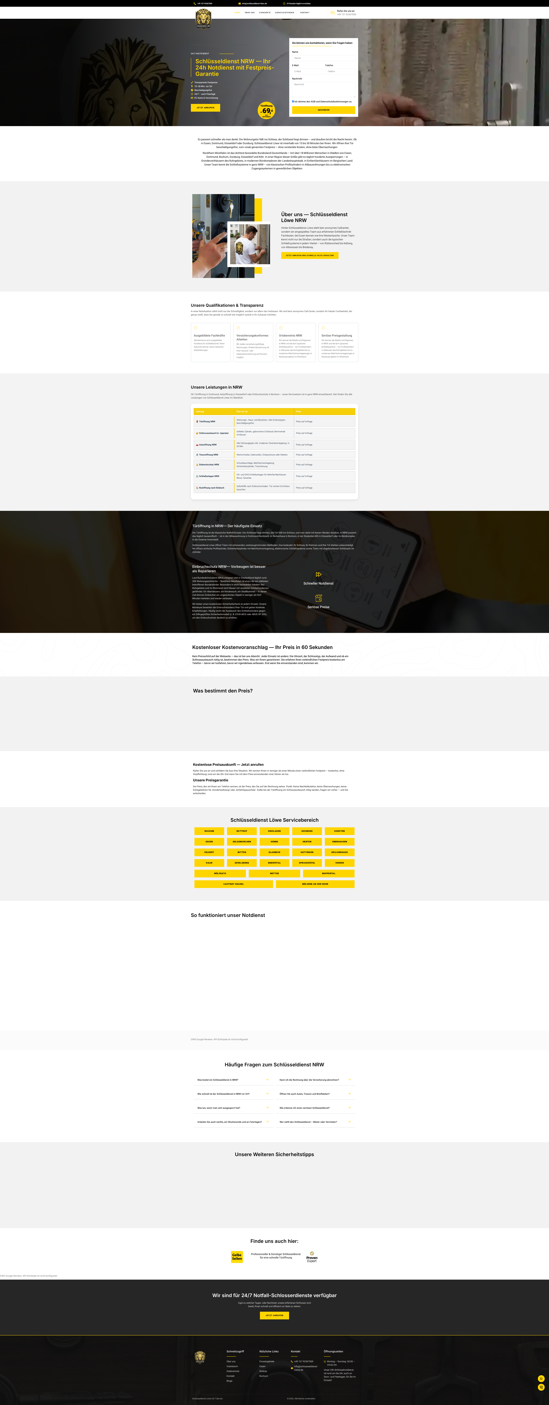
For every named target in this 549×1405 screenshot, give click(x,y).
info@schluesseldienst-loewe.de (306, 1368)
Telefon (329, 65)
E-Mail (295, 65)
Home (237, 12)
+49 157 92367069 (346, 14)
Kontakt (304, 12)
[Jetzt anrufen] (541, 1387)
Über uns (250, 12)
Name (295, 52)
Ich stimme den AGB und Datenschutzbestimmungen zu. (323, 101)
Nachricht (297, 78)
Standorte (265, 12)
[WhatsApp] (541, 1378)
